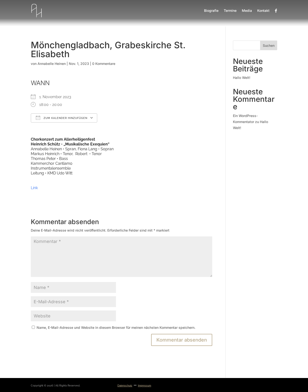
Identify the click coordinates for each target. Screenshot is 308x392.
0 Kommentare (103, 64)
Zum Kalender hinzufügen (65, 118)
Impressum (144, 385)
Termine (230, 10)
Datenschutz (124, 385)
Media (247, 10)
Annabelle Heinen (52, 64)
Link (34, 188)
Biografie (211, 10)
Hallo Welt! (241, 78)
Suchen (269, 45)
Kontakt (263, 10)
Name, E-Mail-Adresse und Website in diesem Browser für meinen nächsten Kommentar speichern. (116, 327)
